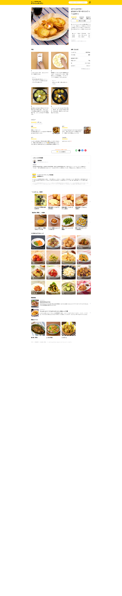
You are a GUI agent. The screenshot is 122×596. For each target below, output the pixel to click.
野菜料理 (36, 342)
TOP (32, 342)
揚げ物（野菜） (43, 342)
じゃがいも (73, 52)
